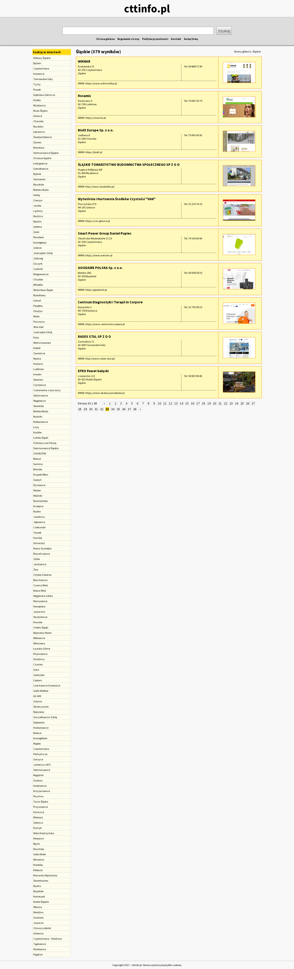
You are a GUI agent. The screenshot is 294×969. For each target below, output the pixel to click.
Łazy (36, 427)
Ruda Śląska (40, 110)
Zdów (36, 559)
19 (209, 403)
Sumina (38, 464)
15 (187, 403)
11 (165, 403)
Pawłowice (39, 949)
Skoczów (38, 327)
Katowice (38, 73)
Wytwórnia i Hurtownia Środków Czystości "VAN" (116, 199)
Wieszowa (39, 643)
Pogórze (37, 954)
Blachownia (40, 580)
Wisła (36, 316)
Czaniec (38, 664)
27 (253, 403)
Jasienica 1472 (42, 764)
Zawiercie (39, 353)
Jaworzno (39, 611)
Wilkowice (39, 638)
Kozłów (37, 432)
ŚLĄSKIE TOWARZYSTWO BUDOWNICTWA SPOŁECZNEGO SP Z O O (129, 164)
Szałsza (37, 780)
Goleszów (39, 675)
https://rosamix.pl (95, 117)
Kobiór (37, 348)
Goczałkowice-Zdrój (45, 717)
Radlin (37, 511)
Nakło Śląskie (41, 901)
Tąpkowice (39, 944)
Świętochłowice (42, 137)
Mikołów (38, 284)
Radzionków (40, 501)
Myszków (38, 184)
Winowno (38, 859)
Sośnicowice (40, 395)
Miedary (38, 817)
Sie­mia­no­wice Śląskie (46, 448)
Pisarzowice (40, 654)
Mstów (37, 490)
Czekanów (39, 527)
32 (101, 409)
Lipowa (37, 680)
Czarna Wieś (40, 585)
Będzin (37, 221)
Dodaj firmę (191, 39)
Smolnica (39, 659)
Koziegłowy (40, 242)
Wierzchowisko (42, 342)
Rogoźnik (38, 775)
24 (236, 403)
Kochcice (38, 812)
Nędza (37, 358)
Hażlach (38, 363)
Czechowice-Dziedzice (46, 685)
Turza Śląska (40, 801)
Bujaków (38, 891)
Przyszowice (40, 806)
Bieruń (37, 458)
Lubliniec (38, 369)
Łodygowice (40, 163)
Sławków (38, 406)
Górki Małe (39, 854)
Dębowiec (39, 722)
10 (159, 403)
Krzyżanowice (41, 791)
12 (170, 403)
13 (176, 403)
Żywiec (37, 142)
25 (242, 403)
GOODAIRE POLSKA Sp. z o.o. (100, 268)
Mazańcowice (41, 553)
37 (129, 409)
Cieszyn (37, 200)
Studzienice (40, 617)
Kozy (36, 337)
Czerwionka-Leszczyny (47, 390)
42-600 (37, 696)
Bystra (37, 886)
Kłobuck (38, 870)
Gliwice (37, 116)
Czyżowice (39, 385)
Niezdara (38, 147)
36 (123, 409)
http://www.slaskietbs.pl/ (100, 186)
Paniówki (38, 237)
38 (134, 409)
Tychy (37, 84)
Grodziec (38, 917)
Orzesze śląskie (42, 158)
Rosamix (84, 96)
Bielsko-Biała (41, 189)
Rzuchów (38, 849)
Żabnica (38, 822)
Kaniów (37, 538)
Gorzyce (38, 759)
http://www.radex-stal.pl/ (100, 358)
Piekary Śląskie (42, 58)
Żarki (36, 232)
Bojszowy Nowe (42, 632)
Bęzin (36, 843)
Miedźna (38, 912)
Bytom (37, 63)
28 (79, 409)
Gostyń (37, 480)
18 (203, 403)
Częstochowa (41, 68)
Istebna (37, 226)
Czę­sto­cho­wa (41, 748)
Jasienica (39, 516)
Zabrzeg (38, 258)
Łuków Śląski (40, 437)
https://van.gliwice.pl (97, 221)
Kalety (37, 100)
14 (181, 403)
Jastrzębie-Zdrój (43, 253)
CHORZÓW (39, 453)
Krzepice (38, 506)
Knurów (37, 622)
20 (214, 403)
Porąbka (38, 305)
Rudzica (38, 216)
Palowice (38, 838)
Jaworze (38, 923)
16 (192, 403)
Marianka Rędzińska (45, 875)
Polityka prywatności (155, 39)
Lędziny (38, 211)
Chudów (38, 279)
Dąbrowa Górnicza (44, 95)
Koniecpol (39, 896)
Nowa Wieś (39, 590)
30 (90, 409)
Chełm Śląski (40, 627)
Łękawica (39, 131)
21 (220, 403)
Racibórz (38, 126)
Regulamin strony (128, 39)
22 (225, 403)
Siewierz (38, 379)
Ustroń (37, 300)
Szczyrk (37, 263)
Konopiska (39, 606)
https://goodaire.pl (96, 289)
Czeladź (38, 269)
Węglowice (39, 400)
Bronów (37, 469)
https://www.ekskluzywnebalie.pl (104, 393)
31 (96, 409)
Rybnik (37, 174)
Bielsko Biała (40, 411)
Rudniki (37, 416)
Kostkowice (40, 785)
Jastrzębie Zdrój (42, 332)
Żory (35, 569)
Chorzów (38, 121)
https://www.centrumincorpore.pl (105, 324)
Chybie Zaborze (42, 574)
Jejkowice (39, 522)
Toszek (37, 532)
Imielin (37, 374)
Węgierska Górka (43, 596)
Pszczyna (39, 321)
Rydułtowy (39, 295)
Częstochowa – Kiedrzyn (47, 938)
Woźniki (37, 495)
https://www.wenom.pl (98, 255)
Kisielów (38, 865)
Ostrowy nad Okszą (44, 443)
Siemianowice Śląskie (46, 153)
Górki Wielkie (40, 690)
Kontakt (176, 39)
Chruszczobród (42, 928)
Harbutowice (40, 727)
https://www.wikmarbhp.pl (101, 83)
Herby (36, 195)
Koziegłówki (40, 738)
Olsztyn (37, 311)
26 (247, 403)
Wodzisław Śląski (43, 290)
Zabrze (37, 247)
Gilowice (38, 933)
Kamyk (37, 828)
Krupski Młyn (40, 474)
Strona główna (105, 39)
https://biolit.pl (93, 152)
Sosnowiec (39, 179)
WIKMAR (84, 61)
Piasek (37, 89)
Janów (37, 205)
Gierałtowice (40, 168)
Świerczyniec (41, 706)
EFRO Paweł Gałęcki (93, 371)
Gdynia (37, 701)
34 (112, 409)
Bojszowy (38, 712)
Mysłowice (39, 105)
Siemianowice (41, 770)
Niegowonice (40, 274)
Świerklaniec (40, 880)
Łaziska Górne (41, 648)
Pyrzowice (39, 485)
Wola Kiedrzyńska (43, 833)
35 (118, 409)
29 (85, 409)
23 (231, 403)
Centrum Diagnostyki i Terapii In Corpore (110, 302)
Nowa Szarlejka (42, 548)
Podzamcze (40, 754)
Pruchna (38, 796)
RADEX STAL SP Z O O (94, 336)
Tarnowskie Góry (43, 79)
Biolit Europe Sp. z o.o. (95, 130)
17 (198, 403)
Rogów (37, 743)
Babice (37, 733)
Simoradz (39, 543)
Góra (36, 669)
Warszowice (40, 601)
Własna (37, 907)
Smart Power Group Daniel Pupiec (104, 233)
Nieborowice (40, 422)
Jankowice (39, 564)
